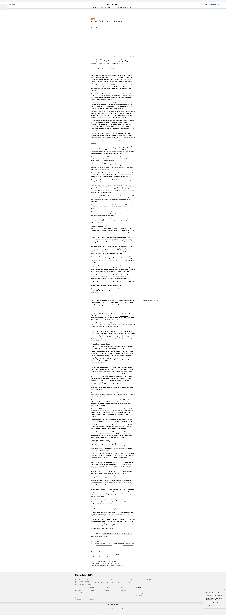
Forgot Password (139, 593)
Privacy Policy (123, 593)
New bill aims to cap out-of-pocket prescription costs (106, 563)
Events (91, 595)
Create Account (139, 591)
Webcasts (99, 1)
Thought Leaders (130, 1)
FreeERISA (111, 1)
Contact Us (107, 595)
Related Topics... (97, 533)
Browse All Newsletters (211, 605)
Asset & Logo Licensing (110, 593)
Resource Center (117, 1)
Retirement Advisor (79, 593)
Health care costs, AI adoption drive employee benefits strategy (108, 565)
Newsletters (207, 4)
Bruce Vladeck (116, 212)
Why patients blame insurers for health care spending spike (107, 559)
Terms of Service (124, 592)
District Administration (112, 608)
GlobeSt (119, 606)
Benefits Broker (78, 590)
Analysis (93, 19)
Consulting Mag (137, 606)
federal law (99, 126)
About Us (107, 590)
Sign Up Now (215, 602)
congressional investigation (111, 382)
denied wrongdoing (113, 128)
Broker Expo (12, 4)
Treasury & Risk (127, 606)
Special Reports (78, 595)
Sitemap (92, 599)
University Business (122, 608)
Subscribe (93, 528)
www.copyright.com (120, 543)
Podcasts (94, 1)
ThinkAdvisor (81, 606)
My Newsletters (139, 595)
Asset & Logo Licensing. (128, 544)
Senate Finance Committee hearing (102, 282)
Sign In (137, 589)
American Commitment (116, 219)
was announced (124, 315)
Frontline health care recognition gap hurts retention (105, 556)
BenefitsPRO (101, 606)
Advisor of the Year (79, 599)
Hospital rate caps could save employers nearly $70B (106, 554)
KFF (117, 357)
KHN (92, 519)
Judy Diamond (105, 1)
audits (121, 448)
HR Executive (102, 608)
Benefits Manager (79, 592)
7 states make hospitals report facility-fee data (104, 561)
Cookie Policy (123, 590)
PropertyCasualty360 (91, 606)
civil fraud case (110, 500)
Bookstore (124, 1)
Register (213, 4)
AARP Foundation (98, 351)
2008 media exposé (116, 378)
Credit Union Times (110, 606)
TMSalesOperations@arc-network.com (104, 544)
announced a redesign (117, 291)
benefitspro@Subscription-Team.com (83, 584)
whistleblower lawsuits (97, 475)
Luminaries (77, 597)
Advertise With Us (109, 592)
